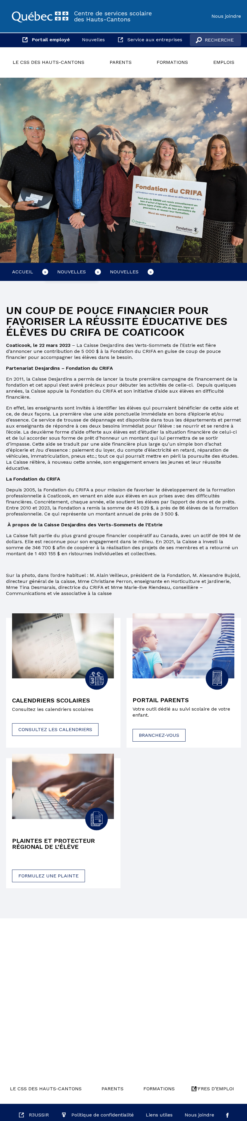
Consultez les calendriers (55, 729)
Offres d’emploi (213, 1088)
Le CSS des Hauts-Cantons (48, 62)
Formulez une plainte (48, 876)
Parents (121, 62)
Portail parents (161, 700)
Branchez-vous (159, 735)
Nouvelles (93, 39)
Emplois (223, 62)
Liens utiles (159, 1115)
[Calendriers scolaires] (63, 646)
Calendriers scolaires (51, 700)
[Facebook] (227, 1115)
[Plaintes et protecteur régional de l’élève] (63, 786)
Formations (172, 62)
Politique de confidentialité (102, 1115)
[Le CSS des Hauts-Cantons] (40, 16)
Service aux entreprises (154, 39)
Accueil (22, 272)
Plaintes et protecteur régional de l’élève (53, 844)
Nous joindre (226, 16)
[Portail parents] (183, 645)
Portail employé (51, 39)
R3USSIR (39, 1115)
